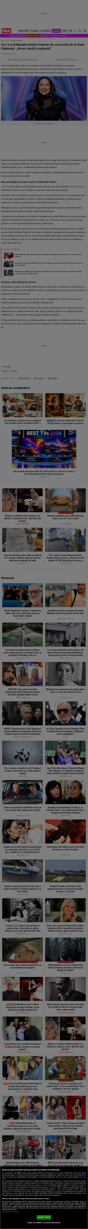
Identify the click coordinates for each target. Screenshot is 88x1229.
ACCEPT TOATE (44, 1217)
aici (56, 1189)
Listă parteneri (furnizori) (10, 1211)
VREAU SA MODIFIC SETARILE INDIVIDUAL (44, 1223)
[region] (44, 1197)
